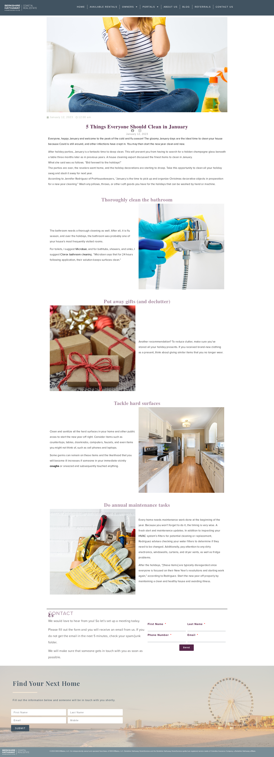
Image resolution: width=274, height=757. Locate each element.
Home (81, 7)
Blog (186, 7)
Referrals (203, 7)
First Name (156, 624)
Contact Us (224, 7)
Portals (149, 7)
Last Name (195, 624)
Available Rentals (103, 7)
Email (191, 635)
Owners (128, 7)
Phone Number (159, 635)
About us (170, 7)
